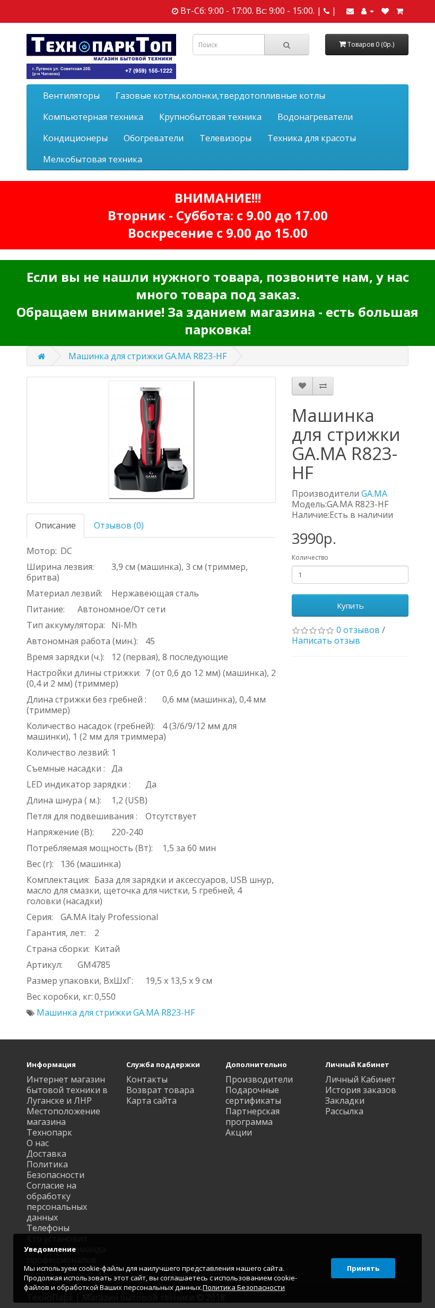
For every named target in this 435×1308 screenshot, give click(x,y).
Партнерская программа (252, 1116)
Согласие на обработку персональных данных (57, 1201)
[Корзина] (399, 10)
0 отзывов (358, 630)
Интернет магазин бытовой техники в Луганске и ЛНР (67, 1089)
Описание (55, 525)
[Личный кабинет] (367, 10)
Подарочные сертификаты (253, 1095)
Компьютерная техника (93, 117)
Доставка (46, 1153)
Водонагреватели (315, 117)
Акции (238, 1132)
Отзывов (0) (119, 525)
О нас (38, 1143)
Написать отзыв (326, 640)
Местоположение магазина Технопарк (63, 1121)
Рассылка (344, 1111)
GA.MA (374, 493)
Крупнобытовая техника (210, 117)
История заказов (360, 1090)
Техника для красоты (311, 138)
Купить (350, 605)
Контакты (147, 1079)
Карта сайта (151, 1100)
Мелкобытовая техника (92, 159)
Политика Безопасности (55, 1169)
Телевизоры (225, 138)
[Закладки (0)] (385, 10)
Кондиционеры (75, 138)
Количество (310, 557)
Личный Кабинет (360, 1079)
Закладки (344, 1100)
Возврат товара (160, 1090)
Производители (259, 1079)
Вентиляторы (71, 95)
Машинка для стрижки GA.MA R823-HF (147, 356)
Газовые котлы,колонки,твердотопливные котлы (220, 95)
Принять (363, 1268)
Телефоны (48, 1228)
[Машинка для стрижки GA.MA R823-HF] (151, 440)
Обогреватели (154, 138)
